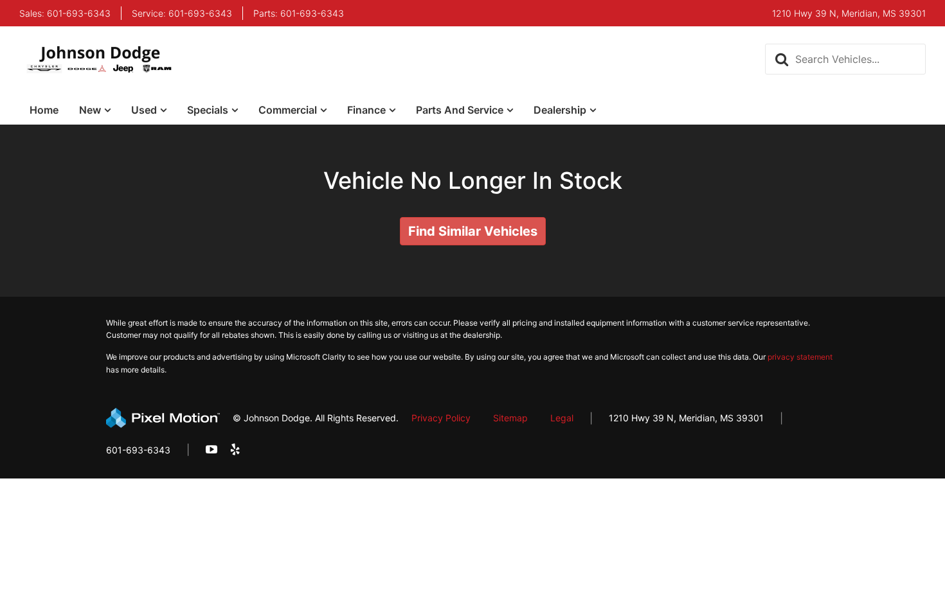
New (90, 109)
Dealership (560, 109)
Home (44, 109)
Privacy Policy (441, 417)
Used (144, 109)
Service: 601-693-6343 (182, 13)
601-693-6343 (138, 449)
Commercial (287, 109)
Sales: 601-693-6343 (65, 13)
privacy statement (800, 357)
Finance (366, 109)
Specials (207, 109)
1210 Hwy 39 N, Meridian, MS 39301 (686, 417)
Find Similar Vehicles (472, 231)
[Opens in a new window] (211, 450)
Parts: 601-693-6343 (298, 13)
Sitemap (510, 417)
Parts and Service (459, 109)
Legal (561, 417)
